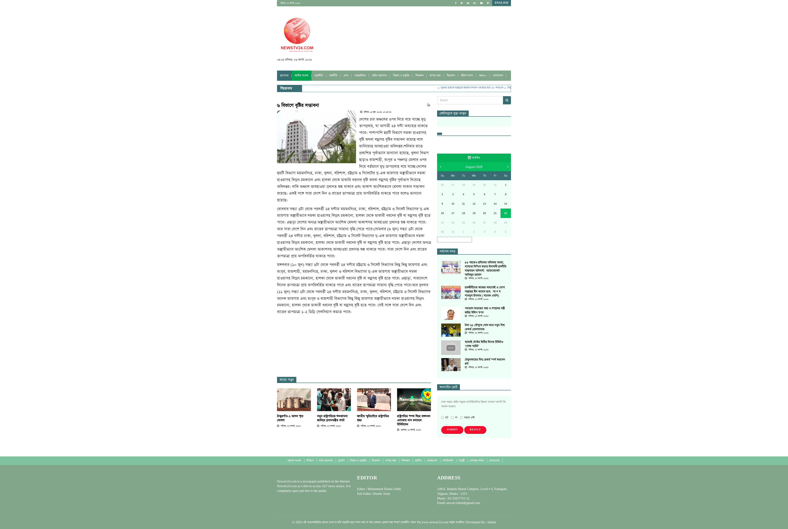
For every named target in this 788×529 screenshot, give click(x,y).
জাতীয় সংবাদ (301, 76)
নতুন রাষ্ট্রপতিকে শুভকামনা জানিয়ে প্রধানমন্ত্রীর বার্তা (332, 418)
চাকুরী (462, 461)
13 (484, 203)
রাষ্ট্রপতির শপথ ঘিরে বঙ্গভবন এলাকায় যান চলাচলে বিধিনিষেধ (413, 420)
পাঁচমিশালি (448, 461)
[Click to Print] (428, 104)
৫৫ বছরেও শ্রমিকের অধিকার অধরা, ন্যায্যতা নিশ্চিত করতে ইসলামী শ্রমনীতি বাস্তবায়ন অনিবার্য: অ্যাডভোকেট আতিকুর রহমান (485, 268)
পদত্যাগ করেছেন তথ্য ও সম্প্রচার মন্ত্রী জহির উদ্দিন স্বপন (485, 310)
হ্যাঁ (446, 418)
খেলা (346, 76)
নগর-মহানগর (326, 461)
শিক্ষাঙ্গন (420, 76)
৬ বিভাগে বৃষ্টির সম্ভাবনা (298, 105)
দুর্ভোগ (342, 461)
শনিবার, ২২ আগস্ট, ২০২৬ (290, 426)
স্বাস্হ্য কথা (435, 76)
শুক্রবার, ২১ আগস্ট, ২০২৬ (410, 430)
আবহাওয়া (432, 461)
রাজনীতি (319, 76)
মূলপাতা (284, 76)
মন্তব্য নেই (469, 418)
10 (452, 203)
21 (495, 213)
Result (475, 429)
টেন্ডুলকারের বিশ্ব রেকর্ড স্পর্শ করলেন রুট (485, 362)
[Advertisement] (351, 329)
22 (505, 213)
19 (474, 213)
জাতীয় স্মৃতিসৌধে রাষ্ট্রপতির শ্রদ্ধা (373, 418)
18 (463, 213)
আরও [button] (482, 76)
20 (484, 213)
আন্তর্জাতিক (360, 76)
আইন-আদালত (379, 76)
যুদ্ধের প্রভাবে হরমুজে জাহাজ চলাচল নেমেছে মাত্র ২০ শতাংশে (463, 88)
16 (442, 213)
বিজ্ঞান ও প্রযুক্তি (401, 76)
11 (463, 203)
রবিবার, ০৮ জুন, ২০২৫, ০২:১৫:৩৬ (377, 112)
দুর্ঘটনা (419, 461)
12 (474, 203)
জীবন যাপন (467, 76)
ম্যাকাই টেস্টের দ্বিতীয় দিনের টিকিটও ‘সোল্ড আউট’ (484, 344)
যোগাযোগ (498, 76)
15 (505, 203)
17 (452, 213)
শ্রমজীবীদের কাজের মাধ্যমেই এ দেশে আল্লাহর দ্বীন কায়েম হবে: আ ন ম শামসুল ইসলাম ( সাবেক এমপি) (485, 291)
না (456, 418)
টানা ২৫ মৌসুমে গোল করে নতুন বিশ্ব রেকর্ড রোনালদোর (485, 327)
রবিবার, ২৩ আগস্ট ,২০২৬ (290, 3)
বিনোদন (451, 76)
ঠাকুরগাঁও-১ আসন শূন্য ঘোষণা (290, 418)
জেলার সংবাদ (294, 461)
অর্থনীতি (333, 76)
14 (495, 203)
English (502, 3)
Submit (452, 429)
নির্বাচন (310, 461)
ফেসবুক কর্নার (477, 461)
